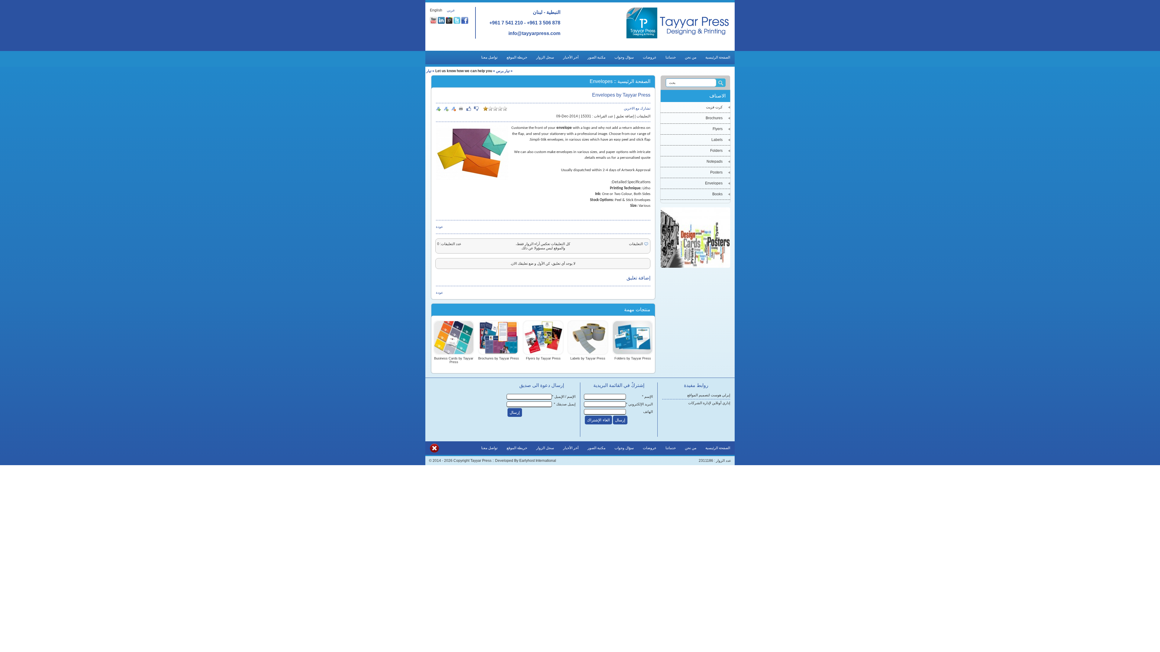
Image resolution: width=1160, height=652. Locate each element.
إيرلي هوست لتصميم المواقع (708, 395)
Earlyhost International (537, 461)
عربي (451, 10)
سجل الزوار (545, 57)
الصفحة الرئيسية (717, 57)
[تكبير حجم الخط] (445, 108)
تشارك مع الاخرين (637, 108)
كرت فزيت (714, 107)
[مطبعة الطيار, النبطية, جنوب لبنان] (677, 38)
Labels (717, 140)
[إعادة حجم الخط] (438, 108)
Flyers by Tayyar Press (543, 358)
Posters (716, 172)
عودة (439, 227)
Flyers (718, 129)
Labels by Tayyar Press (587, 358)
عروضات (649, 57)
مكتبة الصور (596, 57)
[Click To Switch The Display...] (434, 451)
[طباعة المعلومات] (461, 108)
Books (717, 194)
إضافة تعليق (625, 116)
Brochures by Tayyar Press (498, 358)
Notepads (715, 161)
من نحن (690, 57)
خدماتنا (670, 57)
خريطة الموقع (517, 57)
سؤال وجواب (624, 57)
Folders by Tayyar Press (632, 358)
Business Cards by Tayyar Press (453, 360)
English (436, 10)
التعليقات (643, 116)
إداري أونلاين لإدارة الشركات (709, 403)
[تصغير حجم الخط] (453, 108)
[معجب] (468, 108)
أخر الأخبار (570, 57)
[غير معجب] (476, 108)
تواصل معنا (489, 57)
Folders (716, 151)
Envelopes (714, 183)
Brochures (714, 118)
